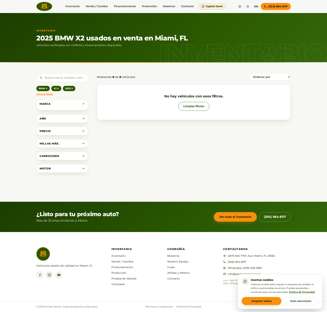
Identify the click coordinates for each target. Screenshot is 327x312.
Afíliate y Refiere (178, 273)
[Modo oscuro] (247, 6)
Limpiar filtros (44, 94)
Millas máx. (49, 143)
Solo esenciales (300, 301)
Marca (45, 104)
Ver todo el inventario (235, 217)
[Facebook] (40, 275)
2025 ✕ (69, 88)
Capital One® (214, 6)
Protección (149, 6)
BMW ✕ (43, 88)
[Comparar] (239, 6)
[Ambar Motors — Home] (44, 6)
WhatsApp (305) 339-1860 (245, 268)
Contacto (187, 6)
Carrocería (49, 156)
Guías (171, 267)
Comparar (118, 284)
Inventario (72, 6)
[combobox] (62, 77)
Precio (45, 131)
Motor (45, 168)
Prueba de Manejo (123, 278)
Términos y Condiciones (159, 306)
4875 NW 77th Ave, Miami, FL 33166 (251, 256)
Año (43, 118)
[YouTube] (58, 275)
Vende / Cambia (97, 6)
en (256, 6)
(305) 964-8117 (275, 217)
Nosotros (169, 6)
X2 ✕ (56, 88)
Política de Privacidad (188, 306)
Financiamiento (125, 6)
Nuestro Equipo (177, 261)
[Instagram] (49, 275)
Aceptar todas (261, 301)
